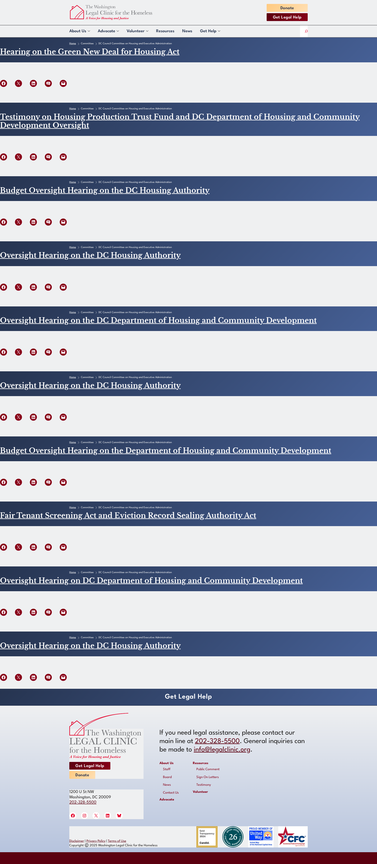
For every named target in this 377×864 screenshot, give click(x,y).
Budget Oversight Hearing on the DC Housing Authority (105, 190)
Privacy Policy (95, 841)
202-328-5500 (82, 802)
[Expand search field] (306, 31)
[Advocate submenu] (117, 31)
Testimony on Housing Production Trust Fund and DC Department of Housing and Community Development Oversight (180, 121)
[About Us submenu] (88, 31)
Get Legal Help (287, 17)
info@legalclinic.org (222, 750)
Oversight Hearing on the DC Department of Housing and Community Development (158, 320)
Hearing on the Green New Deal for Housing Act (89, 52)
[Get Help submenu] (219, 31)
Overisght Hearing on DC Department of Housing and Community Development (151, 580)
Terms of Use (117, 841)
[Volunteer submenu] (147, 31)
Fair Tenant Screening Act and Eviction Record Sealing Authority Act (128, 515)
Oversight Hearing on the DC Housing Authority (90, 255)
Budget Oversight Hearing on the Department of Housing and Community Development (165, 450)
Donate (287, 8)
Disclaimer (76, 841)
